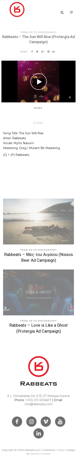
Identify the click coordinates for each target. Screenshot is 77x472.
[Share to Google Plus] (42, 51)
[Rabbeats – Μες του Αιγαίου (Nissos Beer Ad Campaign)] (38, 221)
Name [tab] (38, 108)
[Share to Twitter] (37, 51)
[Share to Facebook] (32, 51)
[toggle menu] (71, 12)
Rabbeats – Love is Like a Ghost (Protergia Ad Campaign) (38, 328)
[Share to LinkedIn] (54, 51)
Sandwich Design (40, 453)
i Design (61, 449)
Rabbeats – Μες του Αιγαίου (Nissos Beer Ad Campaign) (38, 257)
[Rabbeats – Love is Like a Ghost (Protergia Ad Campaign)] (38, 292)
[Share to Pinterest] (48, 51)
